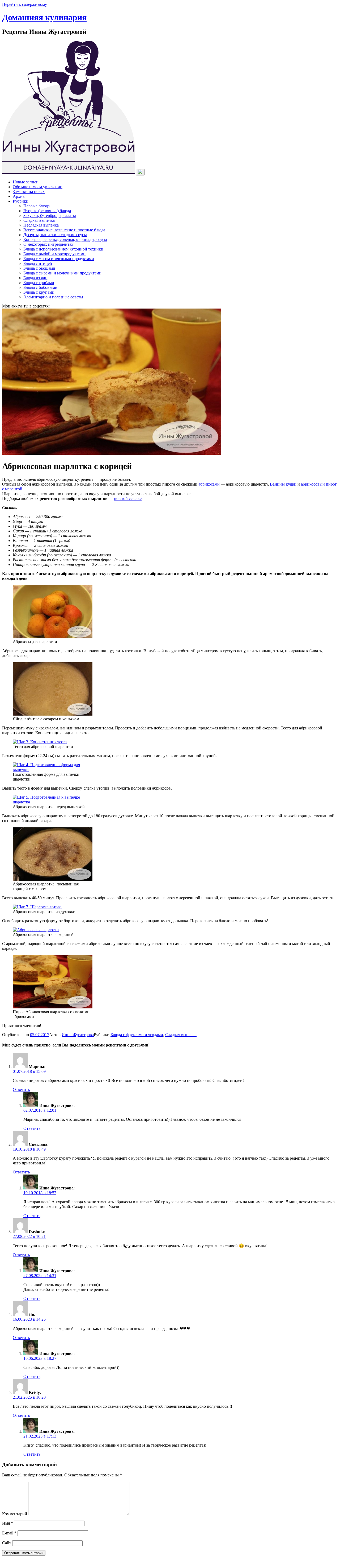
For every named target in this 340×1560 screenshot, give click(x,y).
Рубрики (20, 201)
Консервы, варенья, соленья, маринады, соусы (65, 239)
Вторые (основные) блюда (47, 210)
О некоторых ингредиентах (48, 244)
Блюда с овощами (39, 268)
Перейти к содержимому (24, 4)
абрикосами (209, 484)
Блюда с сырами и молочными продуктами (62, 273)
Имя (7, 1523)
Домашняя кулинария (44, 17)
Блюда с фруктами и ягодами (136, 1034)
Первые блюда (36, 206)
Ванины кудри (283, 484)
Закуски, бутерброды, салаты (49, 215)
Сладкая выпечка (39, 220)
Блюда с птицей (37, 263)
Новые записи (26, 182)
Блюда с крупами (38, 292)
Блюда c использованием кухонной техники (63, 249)
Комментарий (14, 1514)
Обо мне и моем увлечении (37, 186)
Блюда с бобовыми (40, 287)
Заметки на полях (29, 191)
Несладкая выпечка (41, 225)
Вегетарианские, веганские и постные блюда (64, 230)
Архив (19, 196)
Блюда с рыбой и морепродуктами (54, 254)
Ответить (21, 1089)
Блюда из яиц (35, 278)
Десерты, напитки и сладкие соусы (55, 234)
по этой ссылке (128, 498)
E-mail (9, 1533)
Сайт (6, 1543)
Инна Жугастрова (78, 1034)
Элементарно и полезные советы (53, 297)
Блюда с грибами (38, 282)
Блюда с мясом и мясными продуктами (58, 258)
